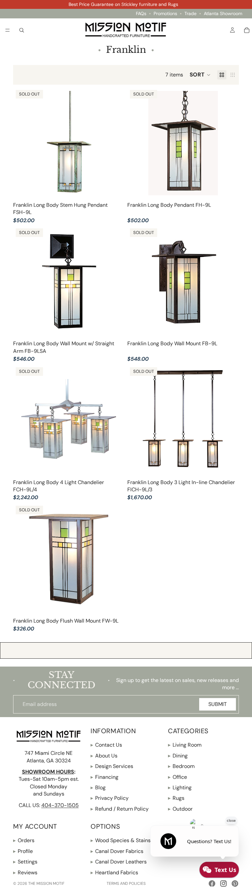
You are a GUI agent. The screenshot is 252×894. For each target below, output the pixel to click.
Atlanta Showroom (223, 13)
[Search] (21, 30)
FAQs (141, 13)
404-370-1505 (60, 805)
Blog (98, 787)
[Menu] (7, 30)
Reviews (25, 872)
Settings (25, 861)
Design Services (112, 766)
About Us (104, 755)
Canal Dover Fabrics (117, 851)
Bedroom (181, 766)
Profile (23, 851)
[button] (200, 75)
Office (177, 777)
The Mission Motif (46, 883)
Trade (190, 13)
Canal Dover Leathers (119, 861)
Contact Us (106, 744)
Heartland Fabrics (114, 872)
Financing (104, 777)
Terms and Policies (126, 883)
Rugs (176, 798)
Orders (23, 840)
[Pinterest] (235, 883)
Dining (178, 755)
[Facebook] (212, 883)
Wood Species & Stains (121, 840)
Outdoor (180, 808)
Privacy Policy (110, 798)
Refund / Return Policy (120, 808)
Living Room (184, 744)
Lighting (180, 787)
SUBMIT (217, 704)
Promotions (165, 13)
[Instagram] (223, 883)
